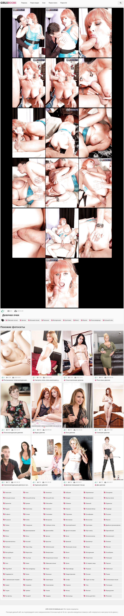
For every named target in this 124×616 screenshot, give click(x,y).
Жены (7, 536)
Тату (87, 585)
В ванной (88, 503)
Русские (88, 574)
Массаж (108, 547)
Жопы (27, 536)
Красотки (48, 541)
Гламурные (28, 525)
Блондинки (109, 492)
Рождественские (70, 574)
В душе (7, 509)
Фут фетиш (8, 596)
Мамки (88, 547)
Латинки (108, 541)
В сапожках (49, 514)
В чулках (108, 514)
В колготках (28, 509)
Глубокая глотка (50, 525)
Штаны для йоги (90, 596)
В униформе (89, 514)
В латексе (48, 509)
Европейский (110, 531)
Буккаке (27, 503)
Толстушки (109, 585)
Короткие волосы (10, 541)
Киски (67, 536)
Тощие (7, 590)
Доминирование (30, 531)
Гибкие (7, 525)
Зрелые (23, 320)
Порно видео (34, 3)
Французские (110, 590)
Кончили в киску (90, 536)
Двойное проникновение (113, 525)
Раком (27, 574)
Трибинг (27, 590)
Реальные (46, 320)
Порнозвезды (70, 569)
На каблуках (109, 552)
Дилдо (7, 531)
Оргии (67, 563)
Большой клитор (30, 498)
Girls (8, 3)
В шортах (8, 520)
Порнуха (24, 3)
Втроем (85, 320)
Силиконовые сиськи (112, 580)
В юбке (27, 520)
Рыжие (108, 574)
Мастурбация (9, 552)
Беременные (89, 492)
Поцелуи (88, 569)
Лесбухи (7, 547)
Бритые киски (110, 498)
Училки (48, 590)
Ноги (6, 563)
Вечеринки (49, 520)
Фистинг (88, 590)
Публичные (109, 569)
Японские (109, 596)
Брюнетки (8, 503)
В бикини (68, 503)
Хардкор (48, 596)
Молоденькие (57, 320)
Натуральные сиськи (52, 558)
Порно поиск (53, 3)
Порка (47, 569)
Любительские (50, 547)
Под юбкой (8, 569)
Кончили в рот (110, 536)
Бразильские (89, 498)
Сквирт (7, 585)
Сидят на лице (90, 580)
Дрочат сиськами (71, 531)
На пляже (8, 558)
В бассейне (49, 503)
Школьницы (69, 596)
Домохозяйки (49, 531)
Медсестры (28, 552)
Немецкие (109, 558)
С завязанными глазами (12, 580)
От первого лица (90, 563)
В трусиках (69, 514)
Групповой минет (71, 525)
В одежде (108, 509)
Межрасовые (49, 552)
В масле (68, 509)
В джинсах (109, 503)
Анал (26, 492)
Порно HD (63, 3)
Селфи (68, 580)
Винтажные (69, 520)
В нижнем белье (90, 509)
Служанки (28, 585)
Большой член (108, 320)
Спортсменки (49, 585)
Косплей (27, 541)
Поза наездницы (96, 320)
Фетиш (68, 590)
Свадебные (28, 580)
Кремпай (68, 541)
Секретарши (49, 580)
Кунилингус (89, 541)
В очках (27, 514)
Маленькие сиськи (71, 547)
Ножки (27, 563)
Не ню (67, 558)
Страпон (68, 585)
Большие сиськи (34, 320)
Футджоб (28, 596)
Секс (43, 3)
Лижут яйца (28, 547)
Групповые (68, 320)
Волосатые (89, 520)
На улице (28, 558)
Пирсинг (108, 563)
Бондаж (68, 498)
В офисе (7, 514)
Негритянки (89, 558)
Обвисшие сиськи (12, 320)
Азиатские (8, 492)
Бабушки (68, 492)
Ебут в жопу (89, 531)
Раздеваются (9, 574)
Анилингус (49, 492)
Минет (77, 320)
